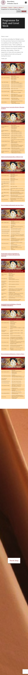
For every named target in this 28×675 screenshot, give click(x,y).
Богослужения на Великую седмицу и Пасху (12, 354)
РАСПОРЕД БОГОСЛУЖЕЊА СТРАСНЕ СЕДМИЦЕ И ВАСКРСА (11, 305)
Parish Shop (14, 560)
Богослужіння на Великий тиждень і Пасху (12, 205)
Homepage (4, 7)
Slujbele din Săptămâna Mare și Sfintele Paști (12, 157)
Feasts (10, 7)
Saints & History (18, 7)
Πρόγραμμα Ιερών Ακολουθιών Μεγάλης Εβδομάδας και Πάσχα (12, 107)
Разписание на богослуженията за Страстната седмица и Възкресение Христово (10, 255)
